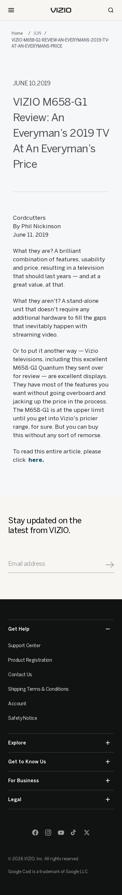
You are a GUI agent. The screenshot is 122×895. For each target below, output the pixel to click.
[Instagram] (48, 833)
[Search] (111, 10)
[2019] (18, 33)
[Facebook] (35, 833)
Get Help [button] (18, 629)
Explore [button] (17, 743)
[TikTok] (74, 833)
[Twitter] (87, 833)
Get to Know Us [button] (27, 762)
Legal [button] (14, 799)
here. (36, 459)
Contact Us (20, 675)
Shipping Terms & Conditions (38, 689)
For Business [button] (23, 781)
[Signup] (110, 565)
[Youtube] (61, 833)
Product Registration (30, 660)
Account (17, 704)
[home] (61, 10)
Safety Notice (22, 718)
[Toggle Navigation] (11, 10)
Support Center (24, 646)
